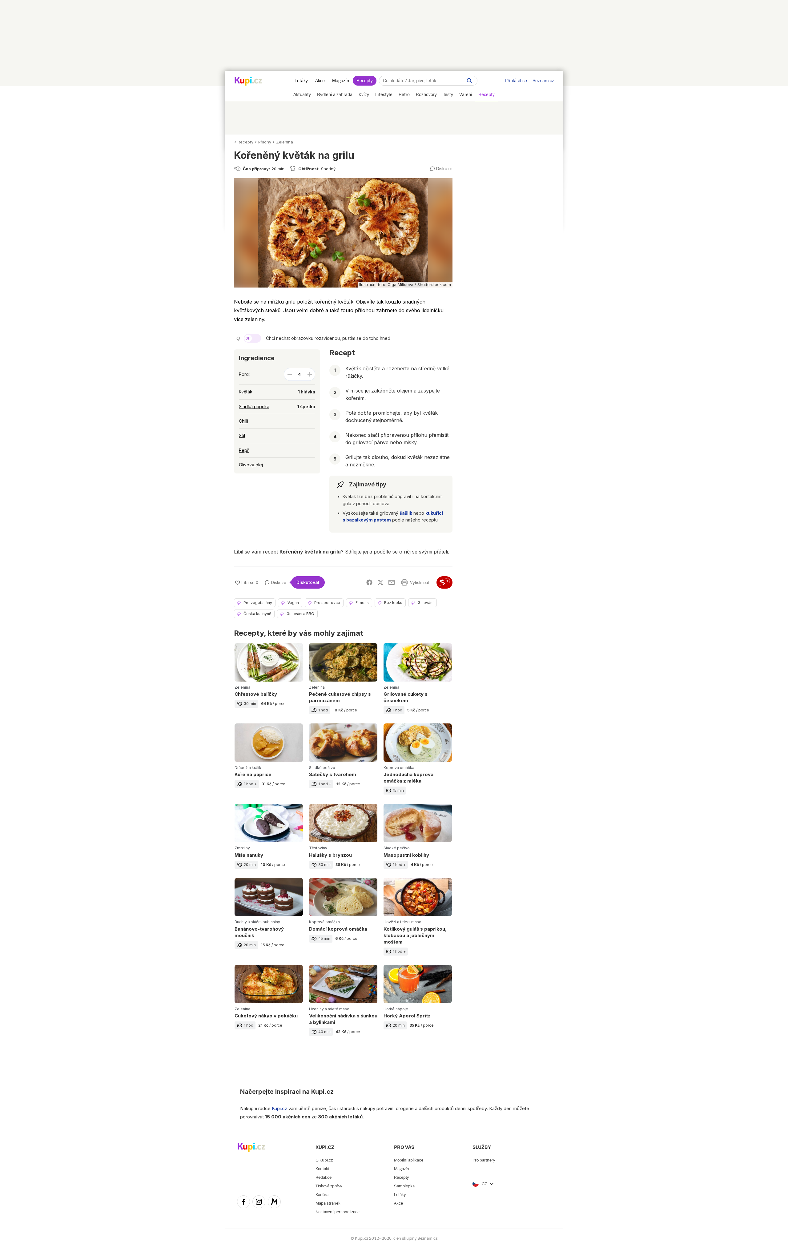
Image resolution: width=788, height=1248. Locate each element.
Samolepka (404, 1186)
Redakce (324, 1177)
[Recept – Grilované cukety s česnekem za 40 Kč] (417, 683)
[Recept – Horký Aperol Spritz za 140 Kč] (417, 1005)
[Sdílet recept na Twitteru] (380, 582)
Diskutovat (308, 582)
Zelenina (284, 142)
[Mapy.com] (274, 1202)
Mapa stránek (328, 1203)
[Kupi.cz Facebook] (243, 1202)
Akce (320, 80)
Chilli (243, 421)
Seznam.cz (543, 80)
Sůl (242, 435)
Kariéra (322, 1194)
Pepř (244, 450)
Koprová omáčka (399, 767)
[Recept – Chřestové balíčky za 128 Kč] (268, 683)
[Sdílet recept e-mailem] (391, 582)
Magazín (340, 80)
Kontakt (322, 1168)
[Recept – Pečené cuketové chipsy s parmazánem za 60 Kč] (343, 683)
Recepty (364, 80)
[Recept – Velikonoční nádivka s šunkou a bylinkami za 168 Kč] (343, 1005)
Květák (245, 391)
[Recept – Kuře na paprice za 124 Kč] (268, 763)
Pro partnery (483, 1160)
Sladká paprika (254, 406)
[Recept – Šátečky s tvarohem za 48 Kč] (343, 763)
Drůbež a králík (248, 767)
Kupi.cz (322, 1091)
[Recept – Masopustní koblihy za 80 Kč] (417, 841)
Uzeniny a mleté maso (329, 1009)
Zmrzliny (242, 848)
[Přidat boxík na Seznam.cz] (444, 582)
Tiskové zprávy (329, 1186)
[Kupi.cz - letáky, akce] (248, 81)
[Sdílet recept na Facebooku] (369, 582)
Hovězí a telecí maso (402, 922)
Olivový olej (251, 464)
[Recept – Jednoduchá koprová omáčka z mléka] (417, 763)
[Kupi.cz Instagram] (258, 1202)
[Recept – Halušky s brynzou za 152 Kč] (343, 841)
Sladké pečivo (322, 767)
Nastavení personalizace (338, 1212)
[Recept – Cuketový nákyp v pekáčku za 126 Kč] (268, 1005)
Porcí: (244, 374)
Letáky (301, 80)
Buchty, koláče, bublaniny (257, 922)
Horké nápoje (396, 1009)
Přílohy (264, 142)
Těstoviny (318, 848)
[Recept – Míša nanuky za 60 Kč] (268, 841)
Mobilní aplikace (408, 1160)
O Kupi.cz (324, 1160)
